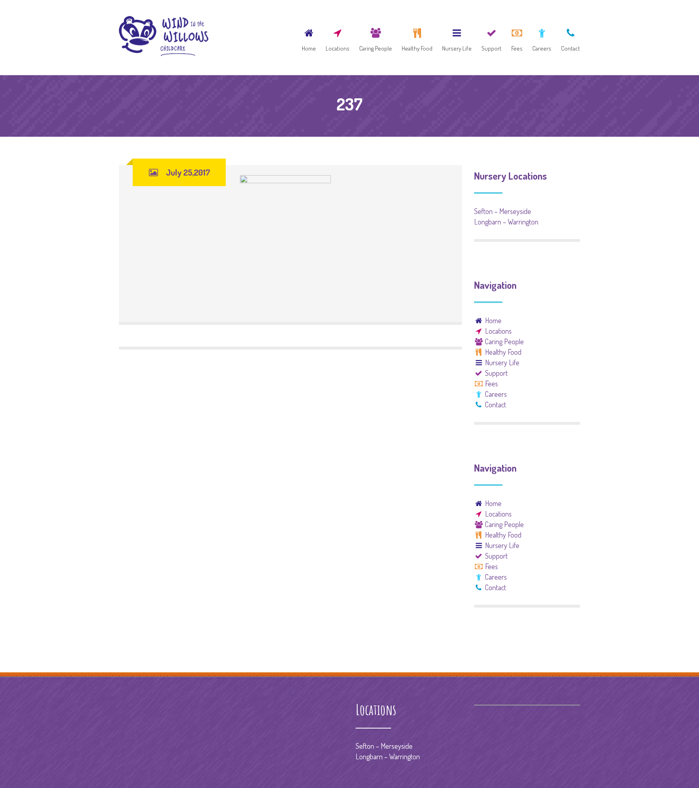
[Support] (491, 37)
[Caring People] (375, 37)
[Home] (309, 37)
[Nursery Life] (457, 37)
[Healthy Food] (417, 37)
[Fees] (517, 37)
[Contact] (568, 37)
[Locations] (338, 37)
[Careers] (541, 37)
